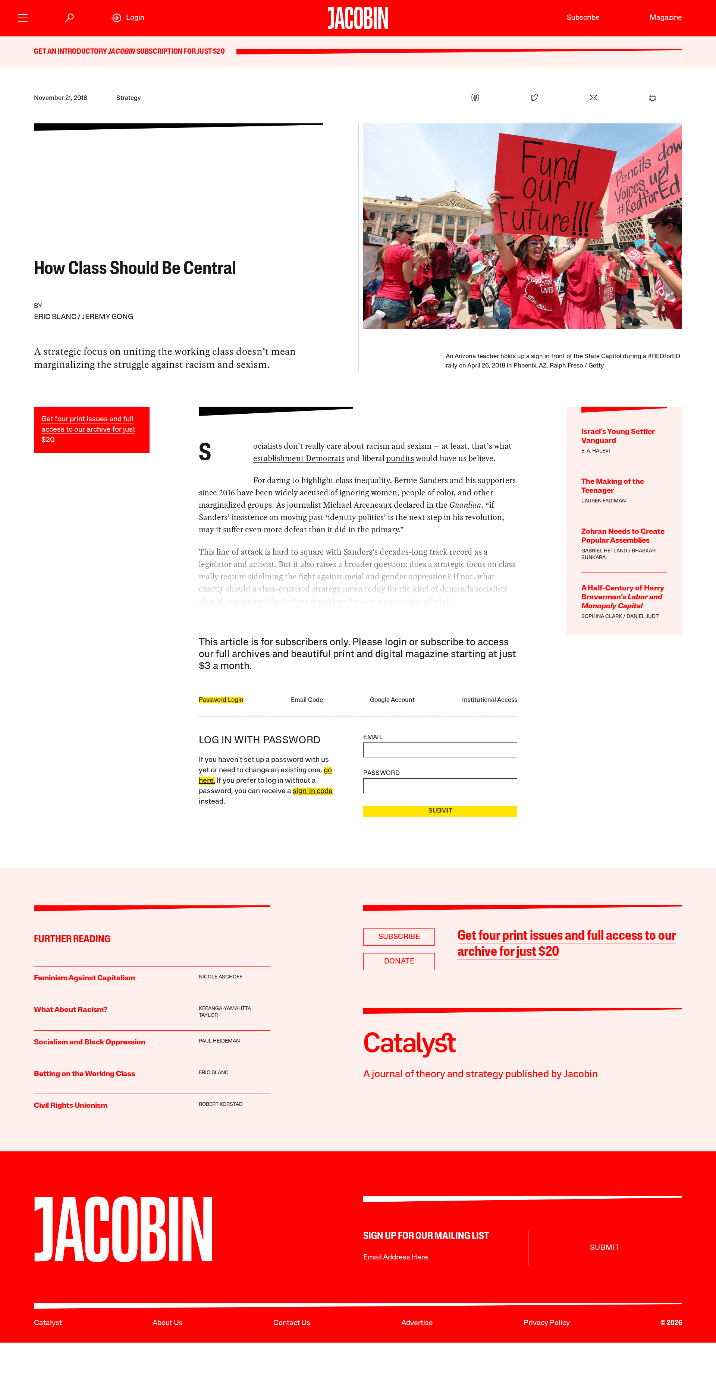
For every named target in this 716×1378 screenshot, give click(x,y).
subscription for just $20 (180, 52)
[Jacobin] (358, 17)
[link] (127, 17)
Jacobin (121, 52)
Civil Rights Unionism (70, 1106)
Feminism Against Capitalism (84, 978)
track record (450, 552)
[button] (23, 17)
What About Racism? (70, 1010)
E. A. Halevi (595, 451)
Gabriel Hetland (604, 551)
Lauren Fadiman (603, 501)
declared (409, 505)
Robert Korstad (221, 1104)
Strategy (128, 98)
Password (381, 773)
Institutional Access (489, 700)
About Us (168, 1323)
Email (373, 737)
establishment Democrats (299, 458)
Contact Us (291, 1323)
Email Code (307, 700)
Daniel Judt (642, 616)
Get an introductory (71, 52)
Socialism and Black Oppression (89, 1042)
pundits (400, 458)
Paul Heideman (219, 1041)
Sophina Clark (601, 616)
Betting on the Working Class (84, 1074)
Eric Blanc (55, 317)
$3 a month (224, 667)
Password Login (221, 700)
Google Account (392, 700)
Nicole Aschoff (220, 977)
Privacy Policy (547, 1323)
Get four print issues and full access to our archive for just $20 (88, 430)
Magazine (666, 18)
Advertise (417, 1323)
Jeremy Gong (107, 317)
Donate (399, 961)
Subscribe (583, 18)
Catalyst (48, 1323)
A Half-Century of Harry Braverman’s (622, 597)
